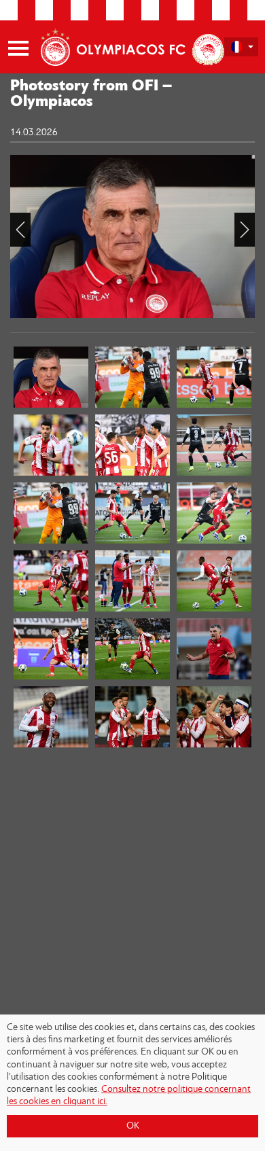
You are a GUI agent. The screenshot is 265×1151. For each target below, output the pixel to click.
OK (132, 1126)
